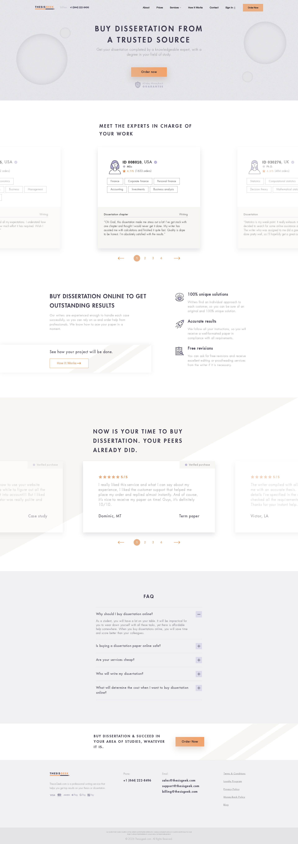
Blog (226, 805)
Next (177, 258)
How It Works (195, 8)
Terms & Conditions (235, 774)
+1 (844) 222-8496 (79, 7)
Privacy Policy (231, 789)
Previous (121, 258)
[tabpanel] (149, 198)
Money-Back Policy (234, 797)
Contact (214, 8)
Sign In (229, 8)
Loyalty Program (233, 781)
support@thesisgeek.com (180, 786)
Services (174, 8)
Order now (149, 72)
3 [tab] (153, 258)
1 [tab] (137, 258)
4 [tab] (161, 258)
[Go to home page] (47, 7)
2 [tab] (145, 258)
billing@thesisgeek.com (180, 791)
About (146, 8)
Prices (159, 8)
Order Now (253, 8)
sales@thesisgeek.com (178, 780)
